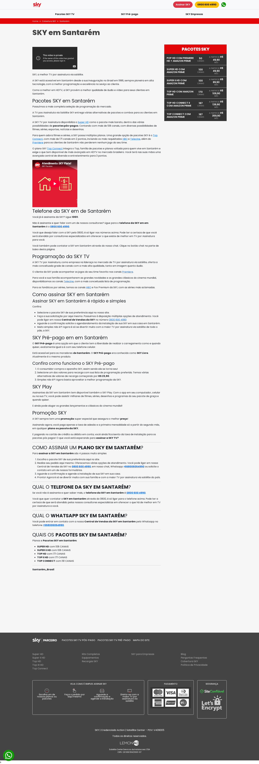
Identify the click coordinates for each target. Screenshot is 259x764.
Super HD (83, 122)
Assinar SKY (183, 4)
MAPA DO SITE (141, 640)
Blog (183, 654)
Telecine (135, 139)
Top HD (36, 661)
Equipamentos (90, 657)
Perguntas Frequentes (194, 657)
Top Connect (55, 148)
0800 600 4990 (206, 4)
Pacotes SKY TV (64, 14)
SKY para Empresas (142, 654)
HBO (125, 139)
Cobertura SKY (49, 21)
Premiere (37, 142)
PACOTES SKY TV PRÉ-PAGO (114, 640)
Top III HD (37, 665)
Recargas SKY (90, 661)
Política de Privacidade (194, 665)
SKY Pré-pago (129, 14)
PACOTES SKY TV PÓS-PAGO (78, 640)
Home (35, 21)
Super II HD (38, 657)
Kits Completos (91, 654)
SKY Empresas (194, 14)
